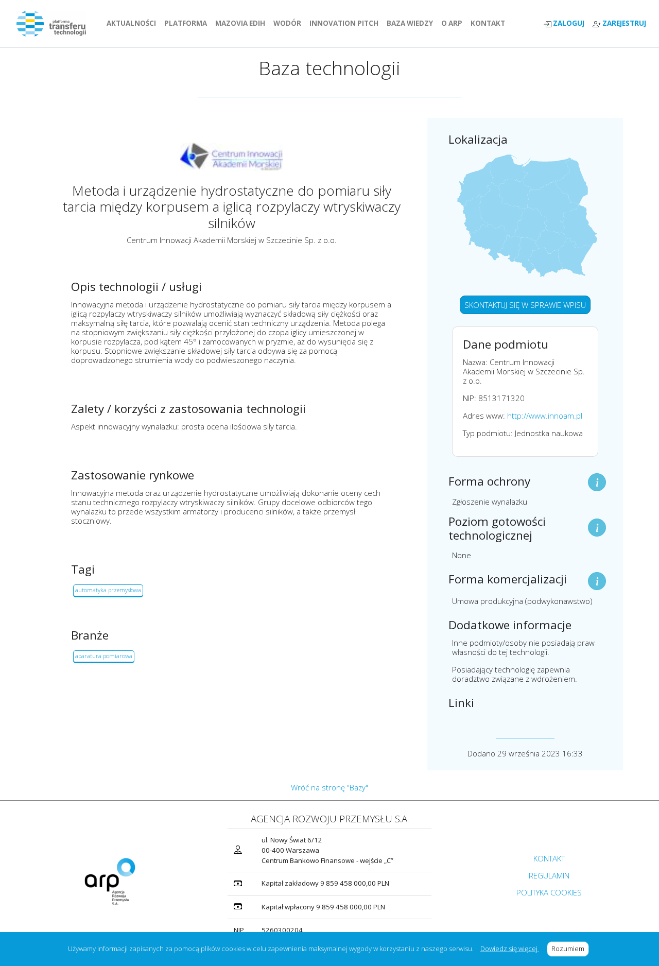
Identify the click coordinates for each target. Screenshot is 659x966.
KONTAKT (490, 23)
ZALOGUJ (567, 23)
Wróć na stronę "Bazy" (329, 787)
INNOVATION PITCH (343, 23)
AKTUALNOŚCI (133, 23)
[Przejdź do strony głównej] (55, 23)
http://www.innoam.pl (544, 415)
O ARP (453, 23)
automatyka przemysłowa (108, 590)
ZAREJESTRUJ (623, 23)
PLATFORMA (187, 23)
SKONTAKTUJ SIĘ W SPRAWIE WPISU (525, 305)
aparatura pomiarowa (103, 656)
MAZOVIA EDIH (242, 23)
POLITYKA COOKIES (549, 892)
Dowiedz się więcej (509, 948)
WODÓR (289, 23)
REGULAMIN (549, 875)
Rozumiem (570, 948)
